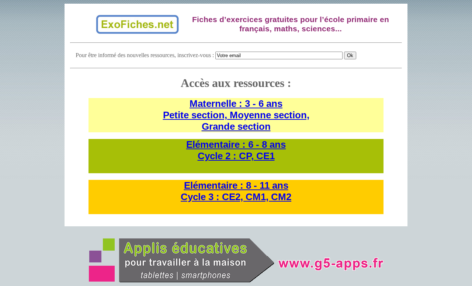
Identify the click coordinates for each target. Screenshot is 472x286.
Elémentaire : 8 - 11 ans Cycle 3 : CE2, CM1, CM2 (236, 191)
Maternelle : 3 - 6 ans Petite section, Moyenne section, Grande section (236, 115)
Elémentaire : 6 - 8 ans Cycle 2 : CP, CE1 (236, 150)
